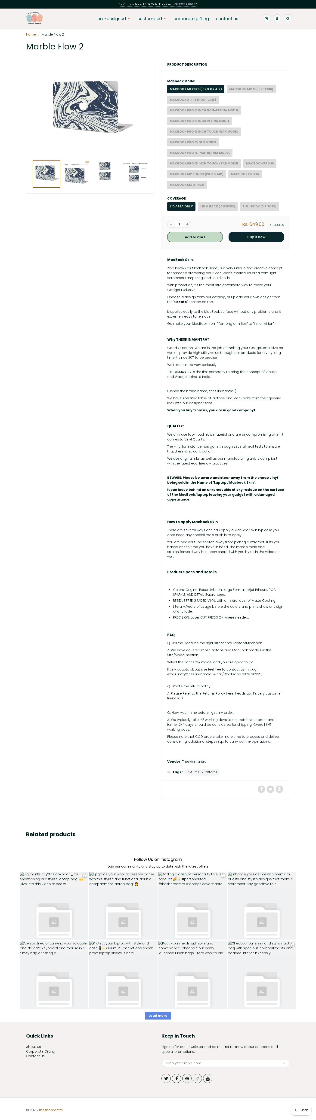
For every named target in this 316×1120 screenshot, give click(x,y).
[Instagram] (197, 1078)
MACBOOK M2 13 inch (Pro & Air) (196, 174)
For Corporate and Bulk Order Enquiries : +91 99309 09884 (158, 4)
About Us (33, 1046)
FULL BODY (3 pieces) (259, 206)
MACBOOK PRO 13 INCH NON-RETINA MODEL (204, 110)
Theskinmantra (194, 761)
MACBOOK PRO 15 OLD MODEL (193, 142)
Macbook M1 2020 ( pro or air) (196, 89)
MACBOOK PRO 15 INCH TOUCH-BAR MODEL (204, 163)
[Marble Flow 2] (90, 110)
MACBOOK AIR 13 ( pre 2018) (251, 89)
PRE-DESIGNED (111, 18)
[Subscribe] (284, 1063)
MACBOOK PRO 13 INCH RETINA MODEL (200, 121)
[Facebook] (176, 1078)
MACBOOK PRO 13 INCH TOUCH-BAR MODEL (204, 131)
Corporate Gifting (40, 1051)
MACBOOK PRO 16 (260, 163)
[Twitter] (166, 1078)
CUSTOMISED (149, 18)
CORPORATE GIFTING (191, 18)
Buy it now (256, 237)
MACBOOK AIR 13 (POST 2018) (193, 99)
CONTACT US (227, 18)
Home (31, 34)
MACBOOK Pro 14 (245, 174)
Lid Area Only (181, 206)
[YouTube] (207, 1078)
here (229, 693)
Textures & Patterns (201, 772)
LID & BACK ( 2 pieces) (217, 206)
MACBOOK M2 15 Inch (187, 184)
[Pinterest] (187, 1078)
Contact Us (35, 1056)
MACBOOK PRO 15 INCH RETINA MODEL (200, 153)
